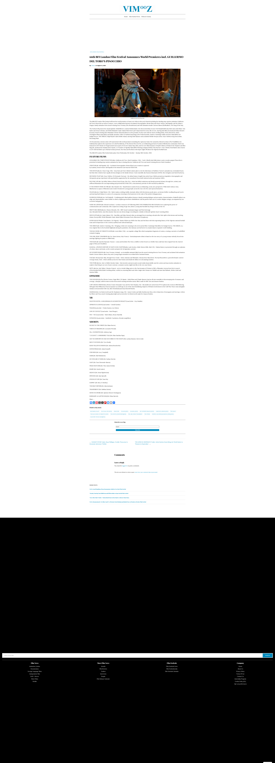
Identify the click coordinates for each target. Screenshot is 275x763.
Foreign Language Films (35, 671)
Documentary (35, 669)
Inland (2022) (124, 411)
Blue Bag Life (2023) (106, 411)
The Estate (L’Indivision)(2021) (118, 414)
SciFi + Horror (34, 676)
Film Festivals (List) (171, 669)
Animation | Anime (34, 666)
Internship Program (240, 679)
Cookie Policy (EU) (240, 681)
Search (267, 655)
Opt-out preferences (240, 684)
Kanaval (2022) (134, 411)
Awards (103, 666)
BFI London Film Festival (97, 52)
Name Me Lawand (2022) (162, 411)
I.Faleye (93, 65)
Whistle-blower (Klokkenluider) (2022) (163, 414)
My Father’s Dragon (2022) (147, 411)
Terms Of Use (240, 674)
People (103, 676)
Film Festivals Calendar (172, 671)
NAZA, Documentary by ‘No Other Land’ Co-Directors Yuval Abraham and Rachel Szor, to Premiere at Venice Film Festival (118, 502)
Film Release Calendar (103, 679)
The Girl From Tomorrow (135, 414)
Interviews (103, 674)
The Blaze (173, 411)
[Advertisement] (137, 35)
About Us (240, 669)
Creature (116, 411)
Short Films (34, 679)
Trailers (103, 671)
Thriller (34, 681)
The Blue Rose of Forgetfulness (99, 414)
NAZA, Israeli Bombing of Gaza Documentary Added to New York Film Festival (108, 489)
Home (126, 16)
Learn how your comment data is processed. (146, 472)
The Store (147, 414)
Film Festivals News (171, 666)
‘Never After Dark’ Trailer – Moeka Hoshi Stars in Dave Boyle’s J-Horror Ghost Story (109, 497)
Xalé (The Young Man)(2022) (97, 417)
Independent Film (34, 674)
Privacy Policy (240, 671)
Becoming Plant (94, 411)
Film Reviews (103, 669)
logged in (124, 466)
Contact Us (240, 676)
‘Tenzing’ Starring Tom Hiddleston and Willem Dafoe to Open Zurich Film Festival (109, 493)
